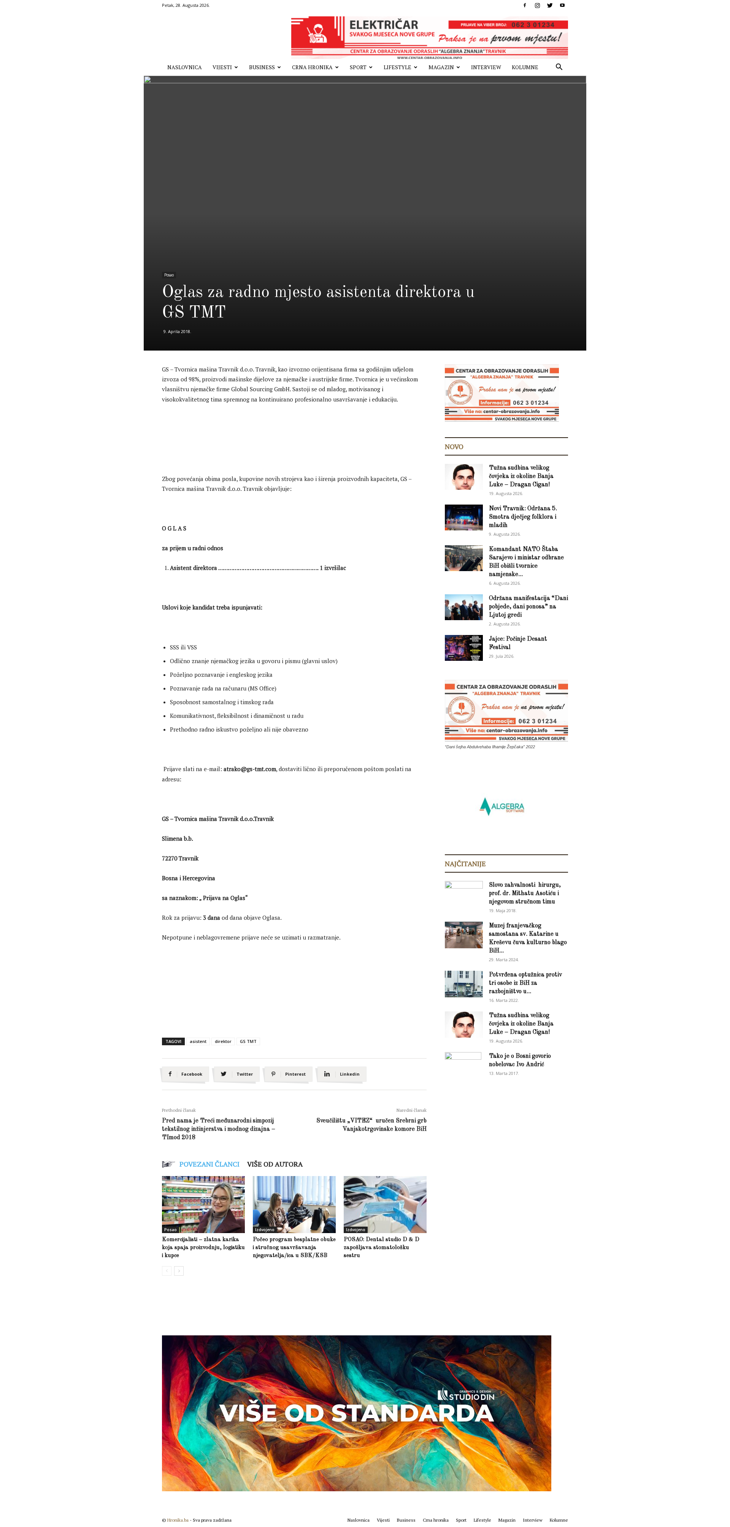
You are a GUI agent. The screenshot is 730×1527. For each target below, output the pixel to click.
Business (262, 67)
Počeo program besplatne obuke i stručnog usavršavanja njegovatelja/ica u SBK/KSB (294, 1248)
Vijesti (222, 67)
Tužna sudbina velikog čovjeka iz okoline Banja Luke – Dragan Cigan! (521, 476)
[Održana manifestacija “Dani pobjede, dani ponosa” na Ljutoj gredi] (464, 607)
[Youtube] (562, 5)
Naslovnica (184, 67)
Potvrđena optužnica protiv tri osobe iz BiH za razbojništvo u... (525, 983)
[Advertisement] (300, 431)
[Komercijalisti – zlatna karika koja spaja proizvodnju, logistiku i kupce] (203, 1204)
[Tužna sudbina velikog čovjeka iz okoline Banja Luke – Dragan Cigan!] (464, 477)
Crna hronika (312, 67)
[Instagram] (537, 5)
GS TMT (248, 1041)
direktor (223, 1041)
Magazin (441, 67)
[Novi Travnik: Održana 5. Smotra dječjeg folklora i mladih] (464, 518)
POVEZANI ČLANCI (209, 1163)
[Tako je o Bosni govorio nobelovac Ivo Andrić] (463, 1065)
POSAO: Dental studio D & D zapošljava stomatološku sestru (381, 1248)
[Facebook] (524, 5)
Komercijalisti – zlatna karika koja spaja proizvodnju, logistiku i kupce (203, 1248)
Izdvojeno (265, 1229)
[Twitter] (549, 5)
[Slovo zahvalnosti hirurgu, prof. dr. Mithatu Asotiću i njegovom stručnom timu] (464, 893)
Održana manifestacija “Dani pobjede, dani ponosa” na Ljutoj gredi (528, 606)
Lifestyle (397, 67)
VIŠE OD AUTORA (275, 1163)
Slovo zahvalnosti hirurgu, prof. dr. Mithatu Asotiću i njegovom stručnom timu (525, 893)
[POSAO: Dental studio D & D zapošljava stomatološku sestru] (385, 1204)
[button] (559, 67)
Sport (358, 67)
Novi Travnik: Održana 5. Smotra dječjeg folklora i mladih (523, 517)
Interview (486, 67)
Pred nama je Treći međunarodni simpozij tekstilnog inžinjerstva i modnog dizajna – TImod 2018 (218, 1129)
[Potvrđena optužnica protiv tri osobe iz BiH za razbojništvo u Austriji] (464, 984)
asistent (198, 1041)
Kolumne (525, 67)
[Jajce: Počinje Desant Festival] (464, 648)
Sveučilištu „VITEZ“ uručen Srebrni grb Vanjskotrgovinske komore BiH (371, 1125)
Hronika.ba (178, 1520)
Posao (169, 275)
